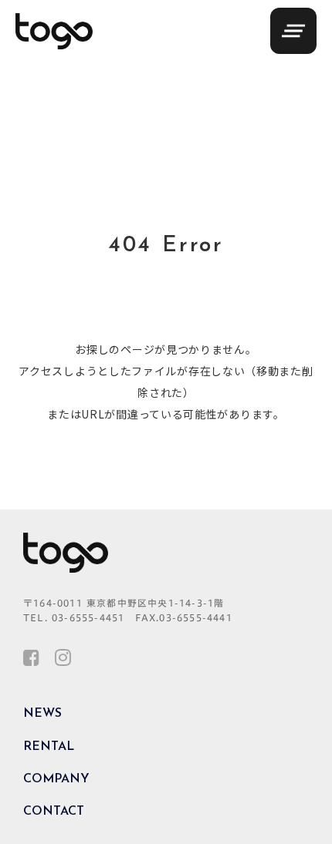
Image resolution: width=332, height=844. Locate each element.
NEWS (42, 714)
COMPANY (56, 779)
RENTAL (48, 747)
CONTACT (53, 811)
